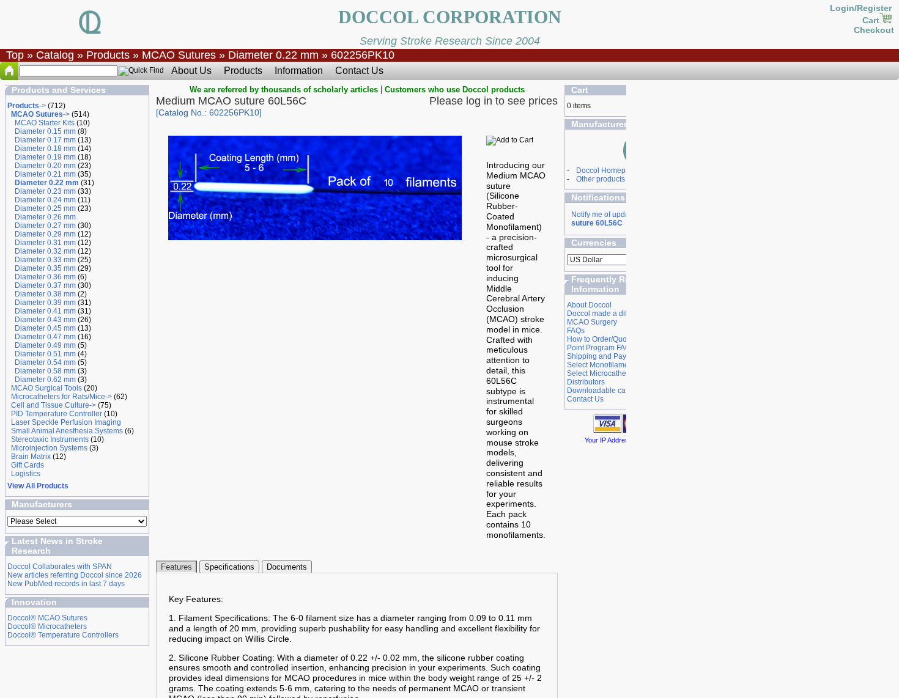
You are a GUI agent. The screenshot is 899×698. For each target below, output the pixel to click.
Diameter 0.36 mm (45, 277)
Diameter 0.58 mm (45, 371)
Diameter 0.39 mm (45, 302)
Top (15, 55)
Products (108, 55)
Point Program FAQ (599, 347)
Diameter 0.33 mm (45, 259)
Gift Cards (27, 465)
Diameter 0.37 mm (45, 285)
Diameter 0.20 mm (45, 165)
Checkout (874, 30)
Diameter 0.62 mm (45, 379)
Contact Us (359, 70)
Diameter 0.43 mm (45, 319)
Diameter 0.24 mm (45, 200)
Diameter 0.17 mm (45, 140)
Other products (600, 179)
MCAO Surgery (592, 322)
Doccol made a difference (609, 313)
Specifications (229, 566)
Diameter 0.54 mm (45, 362)
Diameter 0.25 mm (45, 208)
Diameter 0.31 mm (45, 242)
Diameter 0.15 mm (45, 131)
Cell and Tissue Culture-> (53, 405)
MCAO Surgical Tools (46, 388)
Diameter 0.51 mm (45, 354)
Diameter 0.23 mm (45, 191)
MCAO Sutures (179, 55)
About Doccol (589, 305)
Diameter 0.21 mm (45, 174)
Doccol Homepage (607, 170)
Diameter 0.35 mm (45, 268)
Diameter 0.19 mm (45, 157)
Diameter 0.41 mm (45, 311)
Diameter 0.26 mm (45, 217)
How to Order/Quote (600, 339)
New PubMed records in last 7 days (66, 583)
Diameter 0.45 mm (45, 328)
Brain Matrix (31, 456)
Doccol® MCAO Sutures (47, 618)
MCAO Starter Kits (45, 123)
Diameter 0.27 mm (45, 225)
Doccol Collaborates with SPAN (59, 566)
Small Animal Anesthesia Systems (67, 431)
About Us (191, 70)
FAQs (576, 330)
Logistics (25, 473)
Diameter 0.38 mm (45, 294)
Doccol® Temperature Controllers (63, 635)
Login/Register (862, 8)
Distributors (586, 382)
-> (26, 105)
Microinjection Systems (49, 448)
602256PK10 (362, 55)
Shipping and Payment (605, 356)
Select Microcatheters (602, 373)
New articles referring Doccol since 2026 (74, 575)
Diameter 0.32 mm (45, 251)
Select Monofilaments (602, 365)
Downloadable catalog (604, 390)
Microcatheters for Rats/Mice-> (61, 396)
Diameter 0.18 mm (45, 148)
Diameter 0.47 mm (45, 336)
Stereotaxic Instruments (50, 439)
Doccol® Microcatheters (47, 626)
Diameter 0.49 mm (45, 345)
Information (299, 70)
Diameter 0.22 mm (273, 55)
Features (176, 566)
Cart (870, 20)
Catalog (55, 55)
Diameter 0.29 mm (45, 234)
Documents (287, 566)
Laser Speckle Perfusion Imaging (66, 422)
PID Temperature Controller (56, 414)
